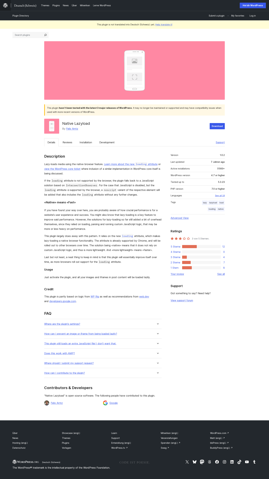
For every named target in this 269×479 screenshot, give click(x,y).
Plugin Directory (20, 15)
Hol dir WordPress (253, 5)
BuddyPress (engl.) (221, 447)
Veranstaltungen (169, 438)
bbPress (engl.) (219, 443)
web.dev (144, 296)
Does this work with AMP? (59, 353)
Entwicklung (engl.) (121, 443)
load (221, 202)
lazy (205, 202)
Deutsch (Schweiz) (51, 462)
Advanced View (180, 218)
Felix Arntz (72, 128)
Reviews (67, 142)
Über (15, 433)
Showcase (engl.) (71, 433)
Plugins (65, 443)
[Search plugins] (45, 35)
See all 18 (220, 195)
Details (51, 142)
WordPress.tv (119, 447)
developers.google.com (62, 301)
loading (212, 209)
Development (107, 142)
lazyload (213, 202)
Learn (114, 433)
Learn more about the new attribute (131, 164)
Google (113, 402)
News (15, 438)
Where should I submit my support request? (69, 363)
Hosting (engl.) (20, 443)
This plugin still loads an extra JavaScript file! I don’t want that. (80, 343)
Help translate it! (163, 24)
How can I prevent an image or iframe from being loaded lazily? (80, 333)
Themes (66, 438)
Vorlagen (66, 447)
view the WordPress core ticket (62, 168)
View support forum (182, 300)
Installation (86, 142)
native (221, 209)
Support (220, 142)
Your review (177, 274)
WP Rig (95, 296)
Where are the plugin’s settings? (62, 323)
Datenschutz (19, 447)
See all (221, 274)
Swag (165, 447)
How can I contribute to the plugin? (64, 373)
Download (217, 126)
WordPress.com (219, 433)
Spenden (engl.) (170, 443)
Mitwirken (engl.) (169, 433)
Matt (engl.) (217, 438)
